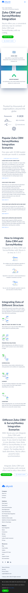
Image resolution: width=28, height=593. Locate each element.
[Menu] (25, 2)
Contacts (4, 495)
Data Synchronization (7, 507)
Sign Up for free (8, 36)
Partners (4, 497)
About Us (4, 493)
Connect (4, 536)
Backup (3, 534)
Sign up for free (6, 474)
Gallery (3, 550)
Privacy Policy (5, 571)
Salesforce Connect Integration (9, 520)
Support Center (5, 556)
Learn (3, 554)
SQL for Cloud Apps (6, 522)
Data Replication (6, 509)
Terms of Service (5, 567)
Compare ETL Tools (6, 552)
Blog (3, 546)
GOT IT (5, 590)
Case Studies (5, 548)
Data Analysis (5, 515)
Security (4, 569)
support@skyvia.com (6, 573)
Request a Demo (21, 474)
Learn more (4, 178)
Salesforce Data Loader (7, 517)
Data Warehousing (6, 511)
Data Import (4, 503)
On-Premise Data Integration (8, 513)
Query (3, 529)
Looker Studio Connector (7, 538)
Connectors (4, 531)
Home (3, 7)
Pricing (3, 540)
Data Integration (8, 7)
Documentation (5, 558)
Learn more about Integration (11, 158)
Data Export (4, 505)
